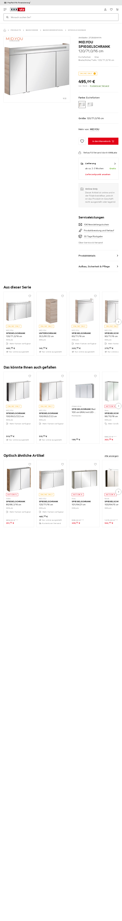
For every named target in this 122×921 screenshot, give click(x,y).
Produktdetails (87, 255)
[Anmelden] (105, 9)
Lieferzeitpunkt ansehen (97, 174)
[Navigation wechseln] (5, 9)
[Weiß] (90, 104)
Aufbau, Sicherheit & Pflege (94, 266)
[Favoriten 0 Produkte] (111, 9)
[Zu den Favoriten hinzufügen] (82, 141)
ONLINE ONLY (86, 73)
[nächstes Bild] (118, 322)
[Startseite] (5, 30)
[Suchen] (7, 17)
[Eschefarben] (82, 104)
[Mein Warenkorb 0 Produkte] (117, 9)
